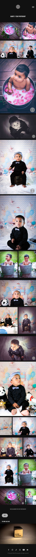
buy (5, 515)
